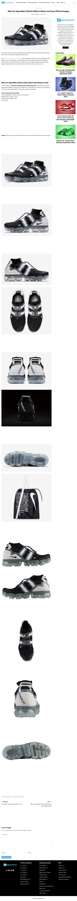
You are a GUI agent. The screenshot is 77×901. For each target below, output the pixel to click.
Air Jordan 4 (23, 870)
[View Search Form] (74, 2)
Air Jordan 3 (23, 868)
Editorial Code (62, 872)
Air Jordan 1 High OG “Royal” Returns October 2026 (65, 95)
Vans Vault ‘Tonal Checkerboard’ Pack (11, 803)
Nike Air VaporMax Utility (18, 796)
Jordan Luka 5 (43, 874)
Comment (5, 834)
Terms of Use (62, 874)
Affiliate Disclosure (63, 879)
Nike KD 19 (42, 870)
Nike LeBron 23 (43, 868)
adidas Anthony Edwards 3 (46, 886)
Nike (40, 8)
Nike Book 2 (42, 884)
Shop (58, 2)
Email (30, 852)
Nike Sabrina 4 (43, 879)
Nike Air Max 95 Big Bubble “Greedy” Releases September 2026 (65, 72)
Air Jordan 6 (23, 872)
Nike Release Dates (32, 2)
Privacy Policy (62, 870)
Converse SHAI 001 (44, 890)
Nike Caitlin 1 (42, 893)
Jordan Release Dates (21, 2)
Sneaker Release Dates (44, 2)
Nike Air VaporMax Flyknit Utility (12, 58)
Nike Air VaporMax (6, 796)
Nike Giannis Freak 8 (45, 872)
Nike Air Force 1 (24, 881)
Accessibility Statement (64, 877)
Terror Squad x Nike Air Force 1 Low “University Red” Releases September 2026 (65, 118)
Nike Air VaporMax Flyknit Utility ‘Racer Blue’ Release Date (40, 804)
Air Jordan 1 (23, 865)
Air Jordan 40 (43, 865)
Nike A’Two (42, 888)
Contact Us (61, 868)
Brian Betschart (36, 14)
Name (4, 852)
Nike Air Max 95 (24, 884)
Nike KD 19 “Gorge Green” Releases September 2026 (65, 141)
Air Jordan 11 (23, 874)
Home (36, 8)
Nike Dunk (23, 877)
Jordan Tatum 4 (43, 877)
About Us (62, 2)
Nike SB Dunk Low (25, 879)
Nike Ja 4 (41, 881)
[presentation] (66, 61)
